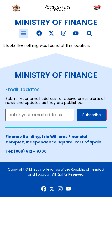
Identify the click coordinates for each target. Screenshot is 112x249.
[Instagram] (63, 33)
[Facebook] (39, 33)
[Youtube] (75, 33)
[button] (23, 33)
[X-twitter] (51, 33)
